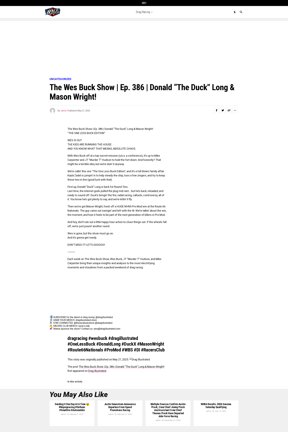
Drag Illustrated (97, 370)
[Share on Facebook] (216, 110)
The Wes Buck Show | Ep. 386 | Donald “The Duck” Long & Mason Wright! (121, 366)
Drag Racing (143, 12)
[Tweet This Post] (222, 110)
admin (64, 110)
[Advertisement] (144, 49)
